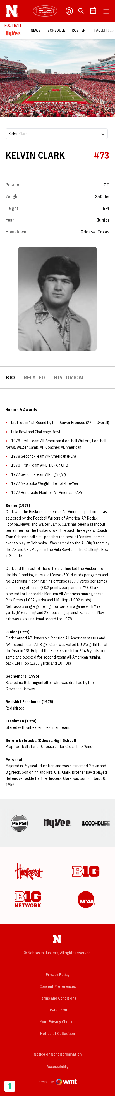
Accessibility (57, 1066)
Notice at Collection (57, 1033)
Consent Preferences (57, 986)
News (36, 30)
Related (34, 377)
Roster (78, 30)
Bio (10, 377)
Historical (69, 377)
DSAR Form (57, 1009)
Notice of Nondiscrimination (58, 1054)
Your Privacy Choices (57, 1021)
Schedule (56, 30)
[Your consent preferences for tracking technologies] (9, 1086)
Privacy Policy (58, 974)
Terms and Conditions (57, 998)
